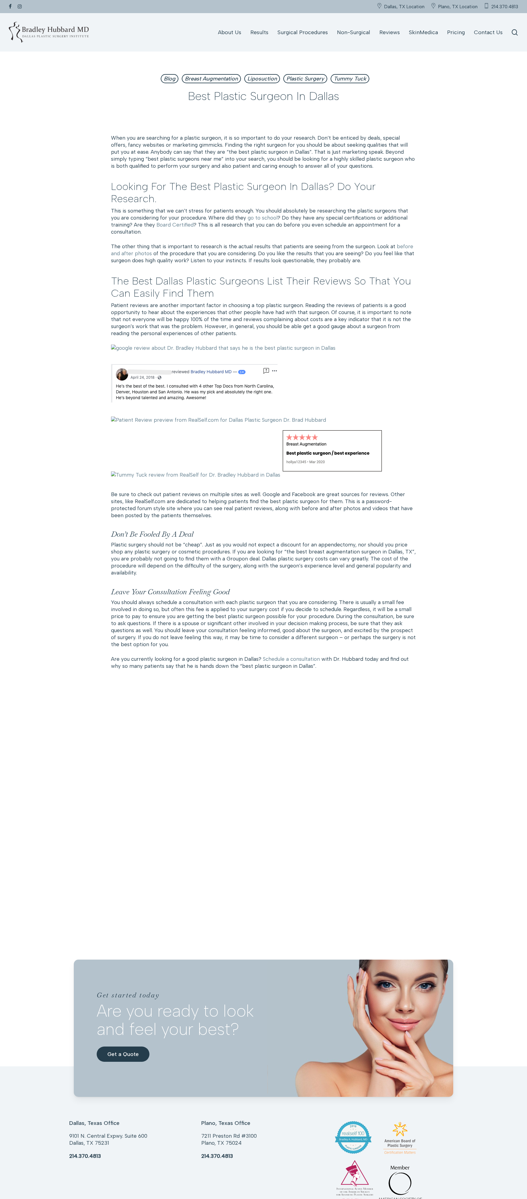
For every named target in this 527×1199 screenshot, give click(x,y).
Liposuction (262, 78)
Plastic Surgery (305, 78)
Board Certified (175, 225)
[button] (123, 1054)
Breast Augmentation (211, 78)
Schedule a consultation (291, 659)
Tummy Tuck (350, 78)
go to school (263, 218)
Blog (169, 78)
